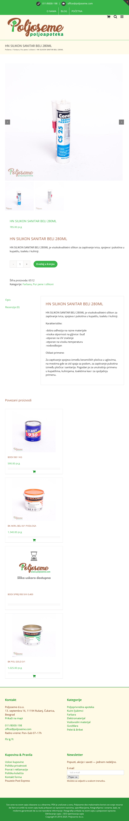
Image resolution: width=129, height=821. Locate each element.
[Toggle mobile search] (115, 16)
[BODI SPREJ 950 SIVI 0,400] (34, 567)
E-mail (70, 768)
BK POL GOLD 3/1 (16, 661)
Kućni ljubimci (75, 710)
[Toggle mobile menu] (122, 16)
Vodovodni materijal (79, 722)
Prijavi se (72, 777)
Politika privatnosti (16, 765)
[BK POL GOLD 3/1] (34, 635)
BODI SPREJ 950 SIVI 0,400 (20, 594)
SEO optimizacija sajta (73, 813)
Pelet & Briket (75, 729)
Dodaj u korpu (45, 264)
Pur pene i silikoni (43, 284)
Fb (6, 739)
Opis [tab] (8, 299)
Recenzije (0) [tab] (12, 307)
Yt (12, 739)
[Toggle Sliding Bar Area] (126, 3)
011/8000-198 (50, 3)
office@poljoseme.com (80, 3)
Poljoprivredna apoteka (80, 707)
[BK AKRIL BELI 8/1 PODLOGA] (34, 499)
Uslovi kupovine (14, 762)
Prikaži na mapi (14, 718)
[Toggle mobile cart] (108, 16)
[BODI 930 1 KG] (34, 430)
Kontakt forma (13, 777)
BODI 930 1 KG (15, 457)
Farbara (27, 284)
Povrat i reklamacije (16, 769)
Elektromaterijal (76, 718)
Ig (10, 739)
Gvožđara (72, 725)
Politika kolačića (14, 773)
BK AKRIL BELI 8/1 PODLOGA (22, 525)
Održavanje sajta (53, 813)
